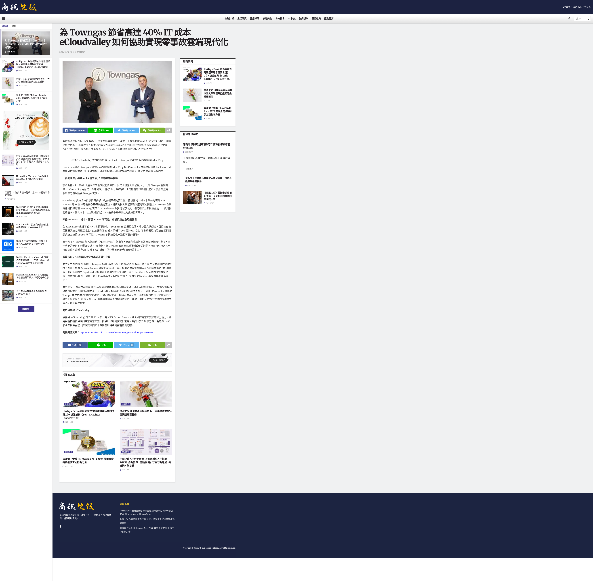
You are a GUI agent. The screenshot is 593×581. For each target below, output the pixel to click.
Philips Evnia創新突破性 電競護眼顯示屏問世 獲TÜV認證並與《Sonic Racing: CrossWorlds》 (33, 64)
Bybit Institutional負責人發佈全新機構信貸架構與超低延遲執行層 (32, 276)
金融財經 (229, 18)
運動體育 (329, 18)
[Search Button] (588, 18)
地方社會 (280, 18)
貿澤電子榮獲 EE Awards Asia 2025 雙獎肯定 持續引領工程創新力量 (32, 98)
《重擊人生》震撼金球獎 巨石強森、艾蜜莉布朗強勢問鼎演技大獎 (218, 196)
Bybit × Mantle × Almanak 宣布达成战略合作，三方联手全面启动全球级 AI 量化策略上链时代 (32, 260)
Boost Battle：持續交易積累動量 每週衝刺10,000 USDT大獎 (32, 226)
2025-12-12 (64, 51)
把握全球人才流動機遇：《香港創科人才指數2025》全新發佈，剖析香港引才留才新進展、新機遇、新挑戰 (33, 160)
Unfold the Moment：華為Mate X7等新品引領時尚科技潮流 (32, 177)
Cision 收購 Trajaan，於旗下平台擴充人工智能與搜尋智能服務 (33, 242)
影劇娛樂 (303, 18)
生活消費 (242, 18)
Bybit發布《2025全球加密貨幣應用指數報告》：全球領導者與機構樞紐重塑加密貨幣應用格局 (33, 210)
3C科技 (292, 18)
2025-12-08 (191, 185)
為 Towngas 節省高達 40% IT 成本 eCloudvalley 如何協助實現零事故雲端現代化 (26, 44)
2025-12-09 (209, 203)
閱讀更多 (26, 309)
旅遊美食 (267, 18)
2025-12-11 (188, 152)
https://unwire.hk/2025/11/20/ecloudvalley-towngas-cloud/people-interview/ (117, 332)
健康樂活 (254, 18)
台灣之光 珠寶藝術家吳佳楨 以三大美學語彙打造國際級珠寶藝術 (33, 80)
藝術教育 (316, 18)
